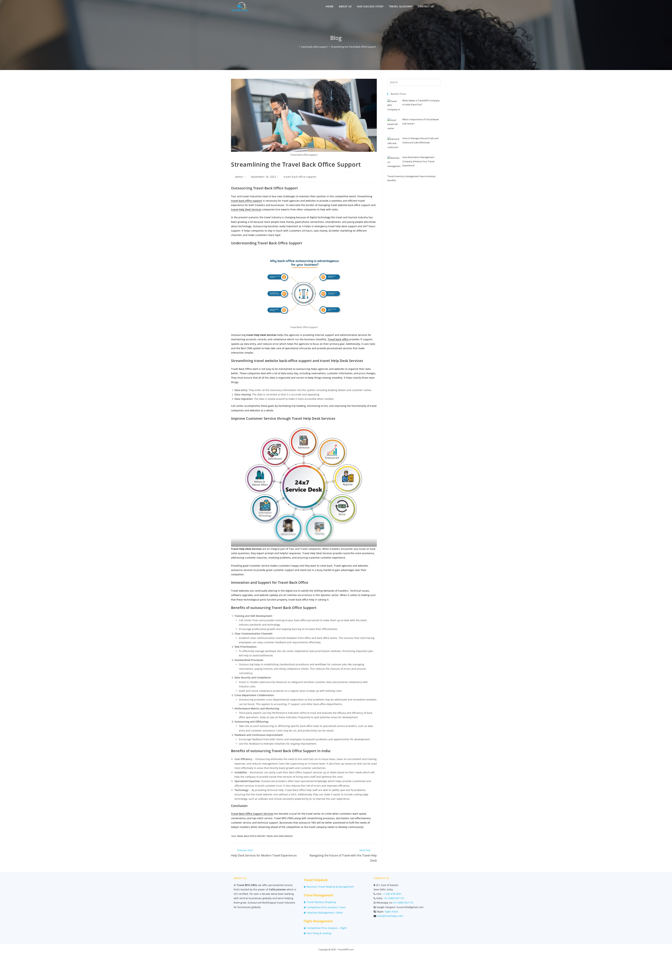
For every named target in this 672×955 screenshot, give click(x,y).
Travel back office (338, 339)
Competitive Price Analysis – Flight (327, 928)
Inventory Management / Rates (325, 912)
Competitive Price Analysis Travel (326, 907)
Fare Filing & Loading (319, 933)
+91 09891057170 (393, 898)
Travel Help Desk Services (279, 836)
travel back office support (300, 176)
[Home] (297, 46)
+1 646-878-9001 (392, 893)
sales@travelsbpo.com (389, 916)
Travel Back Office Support (251, 836)
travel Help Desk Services (246, 209)
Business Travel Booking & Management (330, 886)
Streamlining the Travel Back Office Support (353, 46)
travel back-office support (246, 200)
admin (239, 176)
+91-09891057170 (403, 902)
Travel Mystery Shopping (321, 902)
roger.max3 (391, 911)
